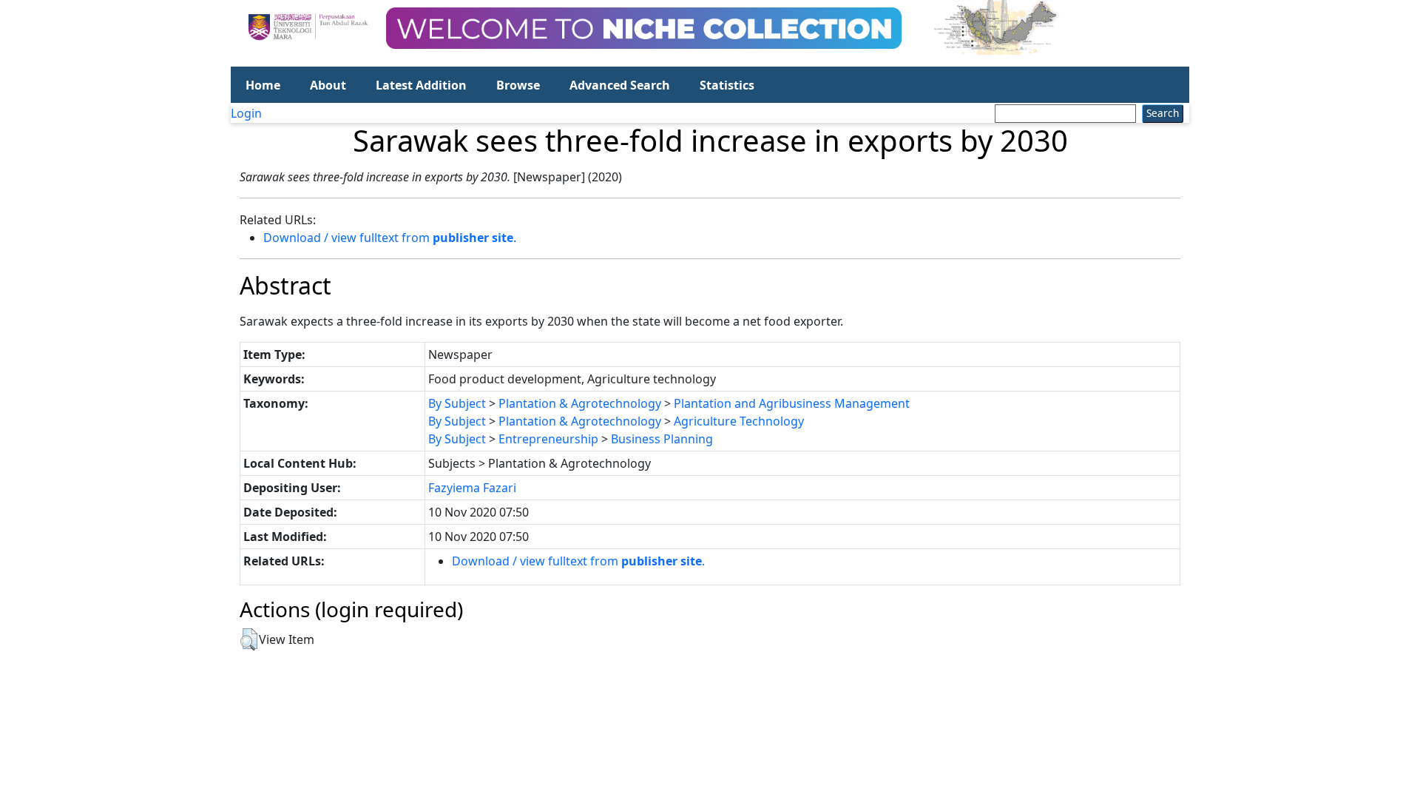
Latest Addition (421, 85)
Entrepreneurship (548, 439)
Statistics (727, 85)
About (328, 85)
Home (263, 85)
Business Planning (662, 439)
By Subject (457, 403)
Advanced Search (619, 85)
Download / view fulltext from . (389, 237)
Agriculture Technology (739, 421)
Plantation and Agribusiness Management (792, 403)
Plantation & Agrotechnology (579, 403)
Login (246, 113)
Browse (518, 85)
